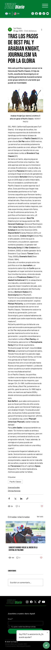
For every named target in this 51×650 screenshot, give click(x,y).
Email (10, 619)
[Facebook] (36, 13)
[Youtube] (47, 13)
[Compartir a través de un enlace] (27, 498)
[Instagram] (32, 13)
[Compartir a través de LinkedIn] (21, 498)
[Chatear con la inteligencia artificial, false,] (46, 645)
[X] (40, 13)
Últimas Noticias (14, 491)
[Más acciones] (41, 29)
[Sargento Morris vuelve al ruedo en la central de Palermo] (25, 532)
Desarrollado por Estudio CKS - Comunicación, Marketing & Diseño (18, 645)
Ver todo (40, 516)
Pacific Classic (15, 482)
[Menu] (45, 5)
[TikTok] (43, 13)
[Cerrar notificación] (47, 632)
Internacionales (14, 487)
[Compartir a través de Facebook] (9, 498)
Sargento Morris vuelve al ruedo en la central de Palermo (23, 548)
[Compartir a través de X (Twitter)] (15, 498)
